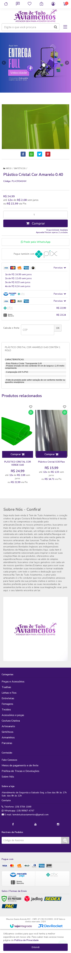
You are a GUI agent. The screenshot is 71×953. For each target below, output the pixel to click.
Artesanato (8, 726)
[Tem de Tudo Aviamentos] (35, 15)
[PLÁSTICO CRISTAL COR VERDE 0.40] (17, 444)
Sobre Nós (8, 776)
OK (57, 327)
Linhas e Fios (9, 693)
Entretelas (8, 698)
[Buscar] (55, 27)
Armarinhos (8, 737)
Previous (4, 62)
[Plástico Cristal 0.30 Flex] (51, 443)
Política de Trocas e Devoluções (20, 771)
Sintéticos (19, 168)
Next (66, 61)
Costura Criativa (11, 721)
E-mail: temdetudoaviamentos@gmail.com (26, 814)
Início (9, 168)
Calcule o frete (11, 327)
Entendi (35, 947)
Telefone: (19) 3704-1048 (17, 806)
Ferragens (7, 704)
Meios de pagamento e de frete (20, 765)
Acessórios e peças (13, 715)
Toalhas (6, 687)
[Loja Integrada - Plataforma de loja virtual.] (21, 926)
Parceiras (7, 743)
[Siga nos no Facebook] (12, 824)
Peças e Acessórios (13, 681)
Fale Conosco (9, 760)
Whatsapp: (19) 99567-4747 (19, 810)
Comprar (38, 223)
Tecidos (6, 709)
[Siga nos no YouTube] (35, 824)
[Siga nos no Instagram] (58, 824)
